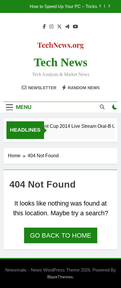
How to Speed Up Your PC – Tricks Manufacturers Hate (63, 6)
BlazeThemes (60, 276)
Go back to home (60, 235)
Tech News (61, 62)
